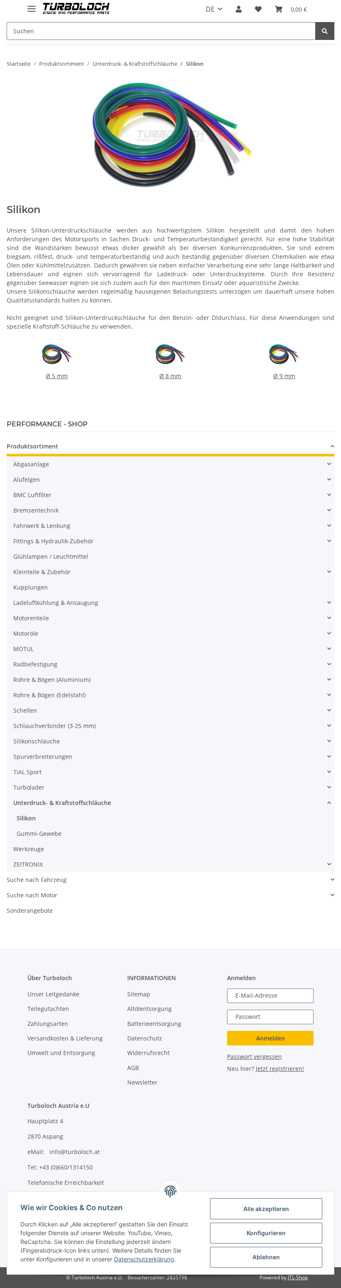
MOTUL (23, 649)
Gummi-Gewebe (39, 833)
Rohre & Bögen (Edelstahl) (49, 695)
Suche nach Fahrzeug (37, 880)
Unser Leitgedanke (53, 994)
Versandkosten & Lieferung (65, 1038)
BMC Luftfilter (32, 495)
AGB (133, 1068)
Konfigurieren (266, 1232)
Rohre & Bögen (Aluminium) (52, 680)
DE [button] (210, 9)
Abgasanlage (31, 464)
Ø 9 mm (284, 376)
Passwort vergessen (254, 1056)
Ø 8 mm (170, 376)
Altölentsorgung (149, 1009)
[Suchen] (324, 31)
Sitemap (138, 994)
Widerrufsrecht (148, 1053)
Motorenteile (31, 618)
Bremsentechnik (36, 510)
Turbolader (28, 787)
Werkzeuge (28, 849)
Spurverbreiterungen (42, 756)
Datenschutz (144, 1038)
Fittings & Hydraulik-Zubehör (53, 541)
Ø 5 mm (57, 376)
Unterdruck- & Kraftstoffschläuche (62, 803)
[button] (238, 9)
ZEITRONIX (28, 864)
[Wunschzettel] (258, 9)
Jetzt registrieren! (280, 1069)
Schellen (25, 710)
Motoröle (25, 633)
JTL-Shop (298, 1277)
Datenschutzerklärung (144, 1259)
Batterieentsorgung (154, 1024)
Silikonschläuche (36, 741)
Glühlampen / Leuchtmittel (50, 556)
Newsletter (142, 1082)
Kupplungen (30, 587)
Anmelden (270, 1038)
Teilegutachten (48, 1009)
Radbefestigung (35, 664)
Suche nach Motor (32, 895)
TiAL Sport (27, 772)
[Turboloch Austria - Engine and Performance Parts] (76, 9)
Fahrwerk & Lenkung (41, 526)
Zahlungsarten (47, 1024)
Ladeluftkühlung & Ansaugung (55, 603)
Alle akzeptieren (266, 1208)
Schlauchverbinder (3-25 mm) (54, 726)
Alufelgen (26, 479)
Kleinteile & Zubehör (42, 572)
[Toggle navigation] (31, 5)
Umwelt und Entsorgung (61, 1053)
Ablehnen (266, 1257)
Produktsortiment (32, 446)
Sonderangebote (30, 910)
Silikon (26, 818)
